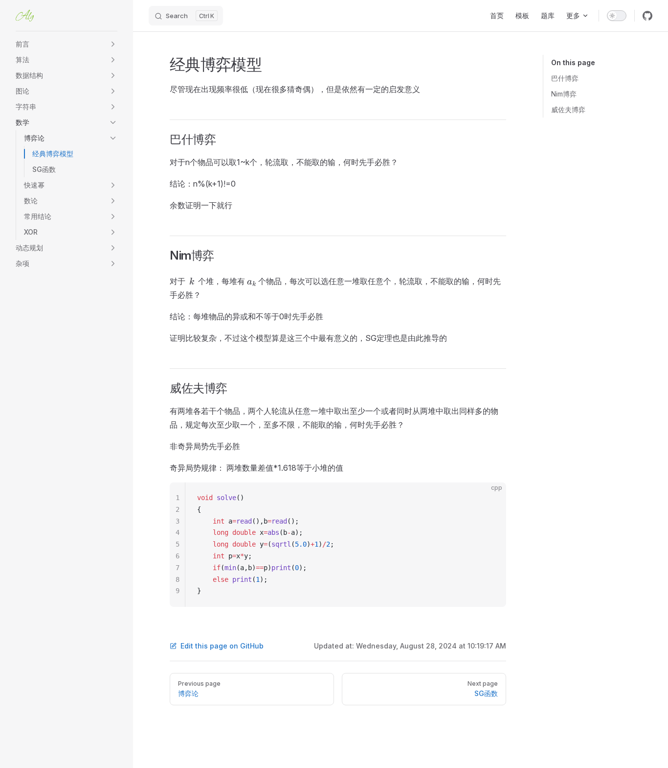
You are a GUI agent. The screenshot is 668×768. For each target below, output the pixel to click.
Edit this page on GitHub (222, 646)
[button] (113, 44)
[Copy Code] (490, 498)
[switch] (616, 15)
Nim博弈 (564, 94)
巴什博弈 (565, 78)
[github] (647, 15)
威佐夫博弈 (568, 109)
